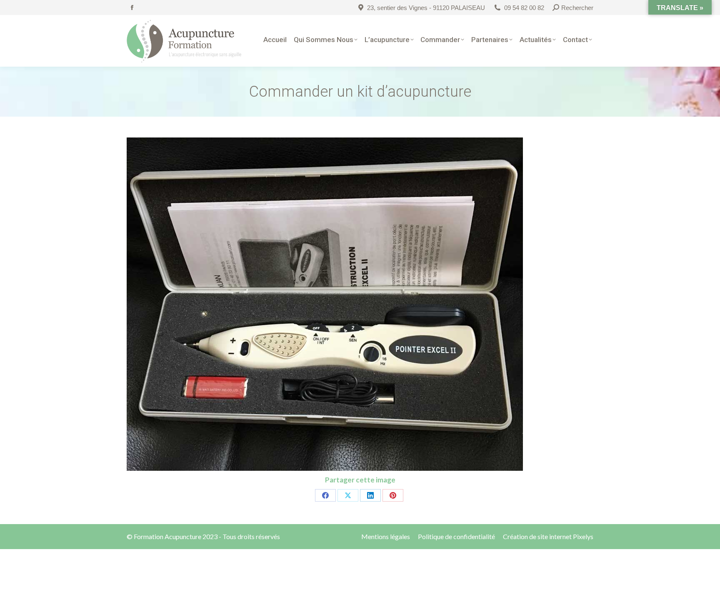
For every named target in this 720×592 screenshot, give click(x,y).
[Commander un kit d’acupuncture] (360, 304)
